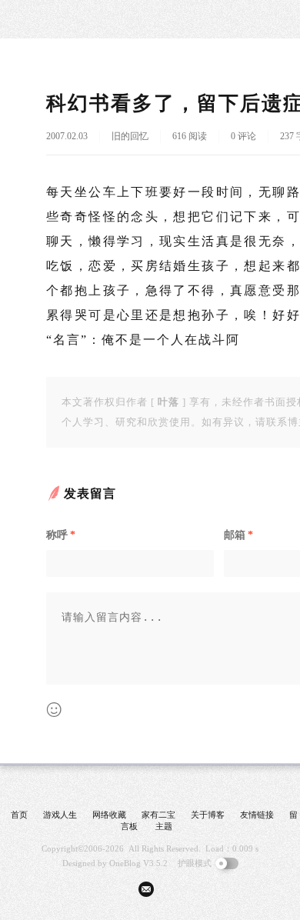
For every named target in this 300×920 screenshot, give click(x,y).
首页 (19, 814)
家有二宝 (158, 814)
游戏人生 (60, 814)
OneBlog (125, 863)
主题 (163, 826)
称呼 (60, 535)
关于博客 (208, 814)
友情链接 (257, 814)
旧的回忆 (130, 136)
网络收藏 (109, 814)
